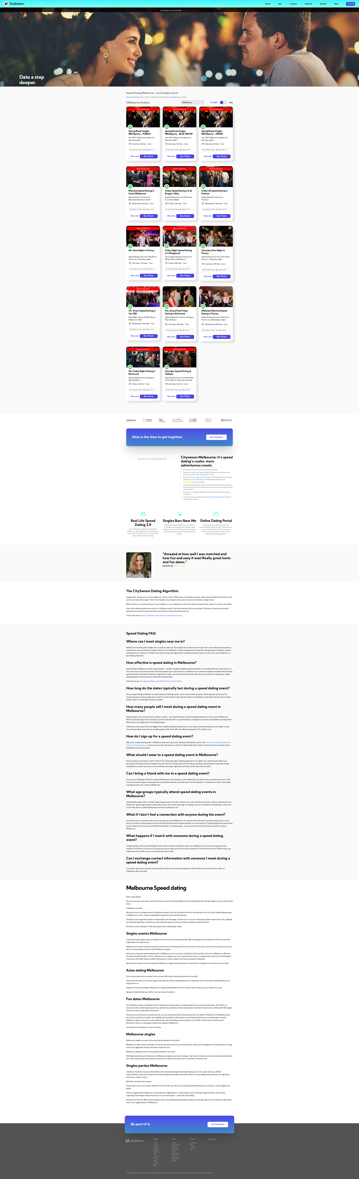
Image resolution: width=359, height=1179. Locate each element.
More (336, 4)
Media (156, 1149)
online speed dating (161, 459)
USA (191, 1145)
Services (323, 4)
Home (156, 1143)
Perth (174, 1152)
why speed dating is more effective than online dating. (161, 681)
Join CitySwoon (216, 437)
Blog (155, 1165)
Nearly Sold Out (143, 109)
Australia (193, 1143)
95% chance (206, 477)
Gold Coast (175, 1154)
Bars (280, 4)
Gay (231, 102)
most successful (170, 97)
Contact (156, 1156)
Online (156, 1147)
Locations (293, 4)
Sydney (174, 1143)
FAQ (155, 1161)
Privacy (156, 1158)
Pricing (156, 1163)
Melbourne (176, 1145)
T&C (155, 1154)
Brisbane (175, 1147)
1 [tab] (164, 575)
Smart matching (132, 97)
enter (350, 4)
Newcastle (175, 1158)
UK (191, 1149)
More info (135, 156)
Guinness (157, 1152)
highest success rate (221, 497)
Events (267, 4)
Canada (192, 1147)
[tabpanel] (179, 565)
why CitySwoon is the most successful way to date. (162, 615)
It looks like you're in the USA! (179, 10)
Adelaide (175, 1149)
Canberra (175, 1156)
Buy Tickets (149, 156)
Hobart (174, 1161)
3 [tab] (168, 575)
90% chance (200, 479)
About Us (308, 4)
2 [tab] (166, 575)
